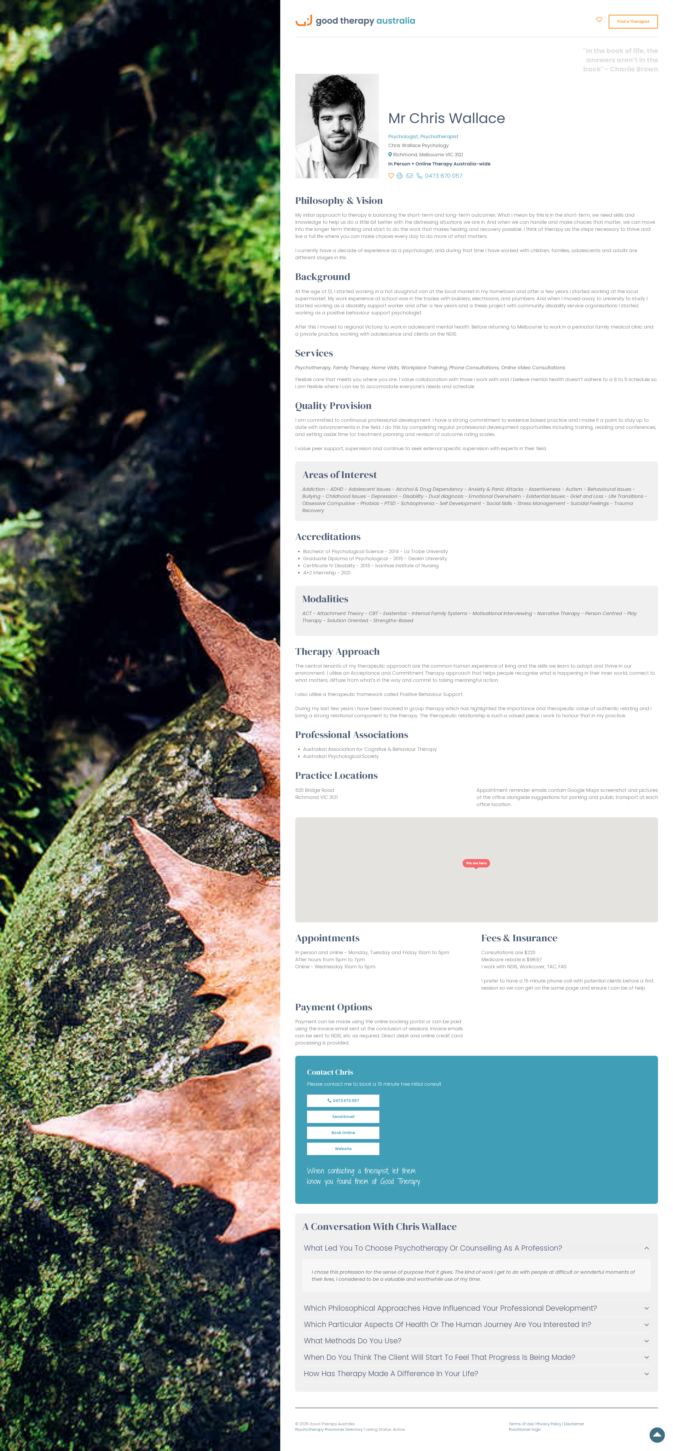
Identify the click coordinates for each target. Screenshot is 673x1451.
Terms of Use (521, 1424)
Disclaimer (574, 1424)
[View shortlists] (599, 20)
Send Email (343, 1116)
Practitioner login (525, 1429)
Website (343, 1148)
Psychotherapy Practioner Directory (329, 1429)
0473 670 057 (345, 1100)
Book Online (343, 1132)
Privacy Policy (549, 1424)
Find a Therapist (633, 21)
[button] (476, 864)
